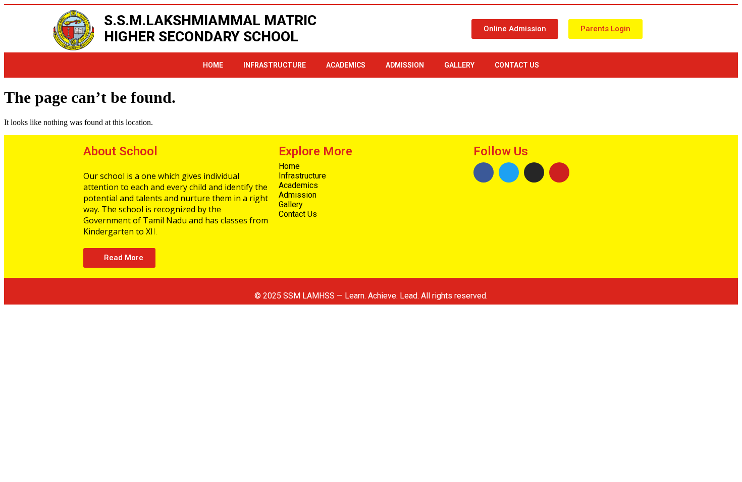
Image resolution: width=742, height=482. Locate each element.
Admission (405, 65)
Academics (345, 65)
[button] (514, 29)
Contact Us (517, 65)
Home (213, 65)
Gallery (459, 65)
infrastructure (274, 65)
